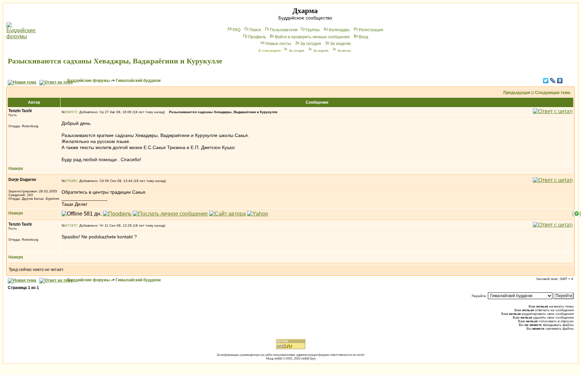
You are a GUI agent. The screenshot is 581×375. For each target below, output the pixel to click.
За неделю (340, 43)
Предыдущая (516, 92)
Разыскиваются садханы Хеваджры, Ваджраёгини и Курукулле (115, 61)
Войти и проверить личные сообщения (312, 37)
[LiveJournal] (552, 80)
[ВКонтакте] (560, 80)
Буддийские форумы (88, 80)
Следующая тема (552, 92)
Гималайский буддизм (138, 80)
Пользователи (284, 30)
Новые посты (278, 43)
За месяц (344, 50)
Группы (313, 30)
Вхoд (363, 37)
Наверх (15, 168)
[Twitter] (545, 80)
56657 (70, 112)
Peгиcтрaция (371, 30)
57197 (70, 225)
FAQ (236, 30)
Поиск (255, 30)
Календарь (339, 30)
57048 (70, 181)
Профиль (257, 37)
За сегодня (310, 43)
